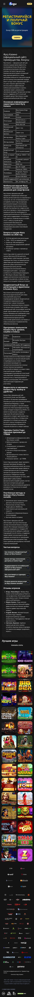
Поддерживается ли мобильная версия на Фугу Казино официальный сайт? (17, 568)
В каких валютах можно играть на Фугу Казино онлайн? (16, 582)
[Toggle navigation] (4, 3)
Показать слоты (17, 645)
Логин (29, 3)
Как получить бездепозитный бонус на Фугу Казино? (16, 553)
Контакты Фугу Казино (17, 974)
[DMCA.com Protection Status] (22, 993)
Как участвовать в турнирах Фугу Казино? (15, 575)
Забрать (17, 37)
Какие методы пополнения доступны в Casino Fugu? (15, 560)
